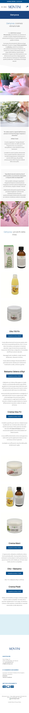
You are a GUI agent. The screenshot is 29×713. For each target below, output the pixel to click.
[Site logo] (14, 7)
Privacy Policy (18, 702)
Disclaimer (5, 675)
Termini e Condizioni (7, 677)
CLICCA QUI (19, 1)
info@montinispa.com (8, 663)
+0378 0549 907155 (8, 662)
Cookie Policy (11, 702)
